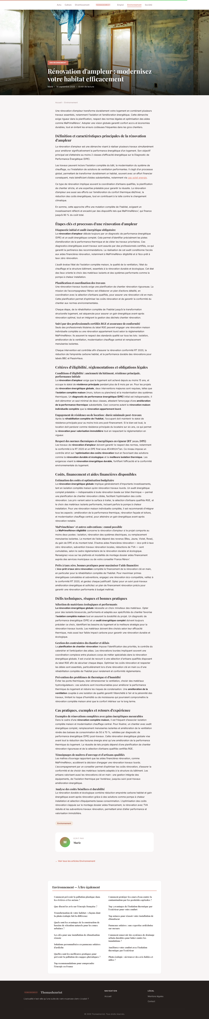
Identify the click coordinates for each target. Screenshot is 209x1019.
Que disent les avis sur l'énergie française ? (75, 906)
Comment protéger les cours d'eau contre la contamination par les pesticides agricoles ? (130, 898)
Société (148, 5)
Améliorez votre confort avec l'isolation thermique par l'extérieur (127, 949)
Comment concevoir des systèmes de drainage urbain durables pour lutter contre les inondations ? (131, 937)
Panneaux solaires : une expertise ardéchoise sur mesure (130, 927)
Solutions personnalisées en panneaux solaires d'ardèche (77, 946)
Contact (151, 1001)
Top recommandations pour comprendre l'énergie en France (74, 965)
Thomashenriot (51, 992)
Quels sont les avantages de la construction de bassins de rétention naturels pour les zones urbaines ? (77, 925)
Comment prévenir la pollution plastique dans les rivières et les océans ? (77, 898)
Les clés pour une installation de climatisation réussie (77, 936)
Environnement (134, 5)
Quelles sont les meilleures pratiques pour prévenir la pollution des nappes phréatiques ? (77, 955)
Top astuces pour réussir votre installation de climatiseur (130, 917)
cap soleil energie (137, 177)
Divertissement (82, 5)
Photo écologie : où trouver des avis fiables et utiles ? (130, 958)
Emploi (120, 5)
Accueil (58, 102)
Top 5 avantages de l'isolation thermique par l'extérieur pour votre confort (130, 908)
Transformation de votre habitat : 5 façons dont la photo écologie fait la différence (77, 914)
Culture (68, 5)
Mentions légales (155, 996)
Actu (59, 5)
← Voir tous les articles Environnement (75, 861)
